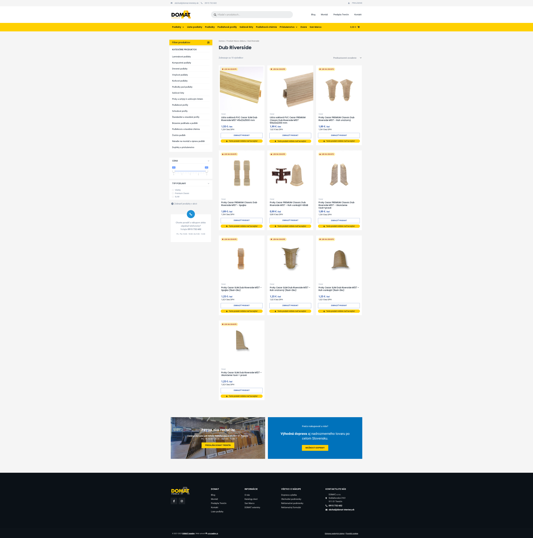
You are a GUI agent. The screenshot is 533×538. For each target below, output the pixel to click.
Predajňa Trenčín (341, 14)
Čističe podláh (178, 135)
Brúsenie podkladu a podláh (185, 123)
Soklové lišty (178, 93)
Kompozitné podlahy (181, 63)
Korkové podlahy (180, 81)
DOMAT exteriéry (252, 507)
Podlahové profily (180, 105)
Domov (222, 41)
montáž (315, 448)
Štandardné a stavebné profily (185, 117)
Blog (313, 14)
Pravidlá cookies (352, 534)
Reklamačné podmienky (292, 503)
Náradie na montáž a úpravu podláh (188, 141)
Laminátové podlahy (181, 56)
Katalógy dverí (251, 499)
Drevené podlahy (179, 68)
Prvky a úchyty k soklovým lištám (187, 99)
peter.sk (213, 534)
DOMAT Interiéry (188, 534)
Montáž (324, 14)
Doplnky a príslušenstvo (183, 147)
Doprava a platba (289, 495)
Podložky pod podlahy (182, 87)
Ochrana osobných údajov (335, 534)
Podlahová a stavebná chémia (186, 129)
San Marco (250, 503)
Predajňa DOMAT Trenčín (218, 445)
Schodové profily (180, 111)
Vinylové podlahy (180, 75)
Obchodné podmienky (291, 499)
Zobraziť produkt (242, 135)
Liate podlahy (217, 511)
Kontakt (358, 14)
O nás (247, 495)
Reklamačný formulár (291, 507)
